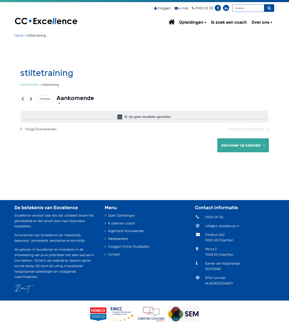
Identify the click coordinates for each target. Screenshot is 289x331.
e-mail (183, 8)
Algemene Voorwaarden (126, 231)
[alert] (144, 117)
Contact (114, 254)
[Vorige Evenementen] (22, 99)
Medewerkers (118, 239)
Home (175, 22)
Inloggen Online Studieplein (129, 246)
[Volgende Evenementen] (30, 99)
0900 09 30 (214, 217)
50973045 (213, 269)
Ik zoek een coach (229, 22)
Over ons (260, 22)
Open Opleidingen (121, 215)
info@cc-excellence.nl (222, 226)
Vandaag (45, 98)
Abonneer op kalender (241, 145)
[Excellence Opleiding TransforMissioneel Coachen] (46, 16)
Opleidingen (191, 22)
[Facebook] (218, 8)
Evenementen (29, 85)
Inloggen (164, 8)
